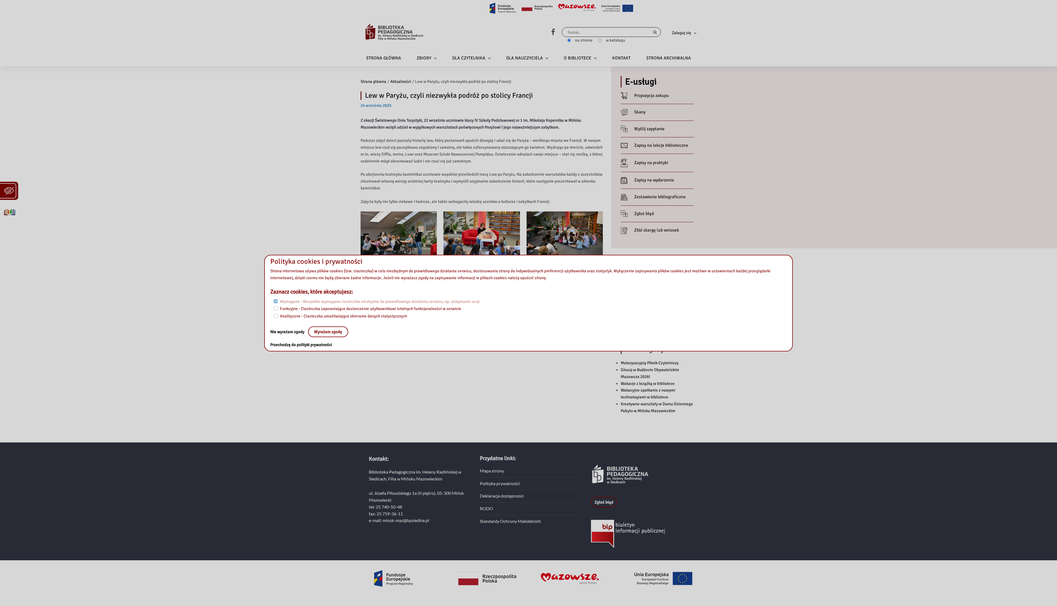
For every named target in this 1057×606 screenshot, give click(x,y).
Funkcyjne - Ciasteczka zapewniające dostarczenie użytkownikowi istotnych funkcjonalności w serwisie (370, 308)
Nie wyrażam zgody (287, 331)
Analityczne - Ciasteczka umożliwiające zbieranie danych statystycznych (343, 316)
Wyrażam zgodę (328, 331)
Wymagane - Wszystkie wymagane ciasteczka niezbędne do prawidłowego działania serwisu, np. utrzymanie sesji (380, 301)
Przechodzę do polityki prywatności (301, 344)
